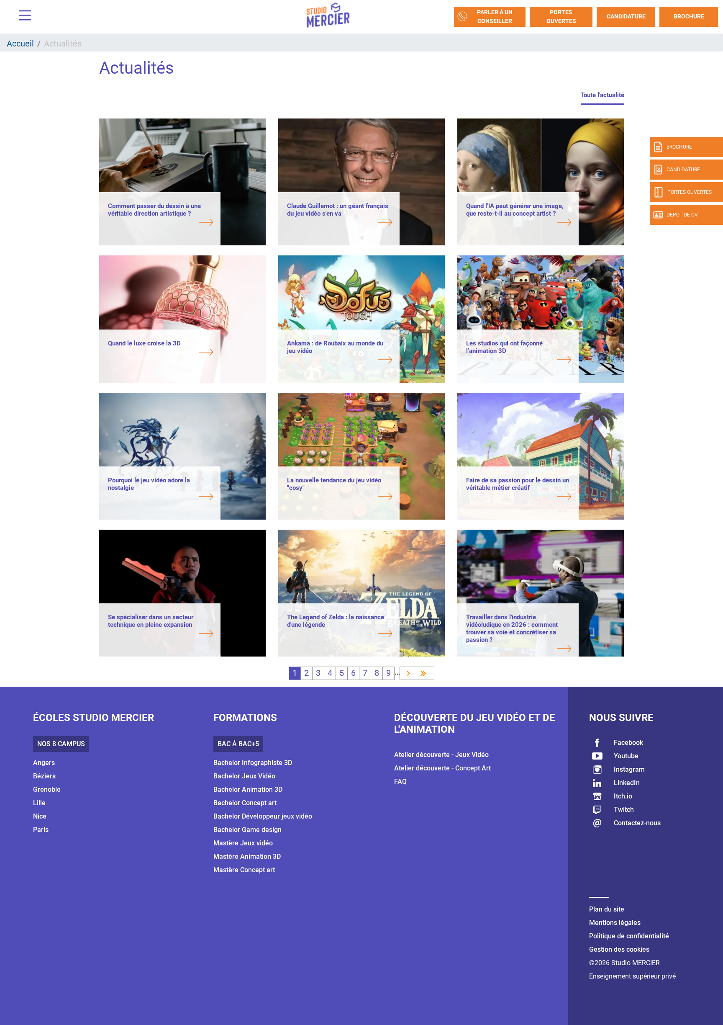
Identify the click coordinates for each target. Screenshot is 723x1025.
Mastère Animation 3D (247, 856)
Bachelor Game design (247, 830)
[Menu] (22, 16)
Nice (39, 816)
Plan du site (606, 909)
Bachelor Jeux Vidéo (244, 776)
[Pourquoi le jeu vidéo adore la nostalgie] (160, 497)
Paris (41, 830)
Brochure (689, 16)
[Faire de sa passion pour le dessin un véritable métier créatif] (518, 497)
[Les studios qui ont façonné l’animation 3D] (518, 360)
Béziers (44, 776)
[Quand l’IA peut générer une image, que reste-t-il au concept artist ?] (518, 223)
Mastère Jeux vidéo (243, 843)
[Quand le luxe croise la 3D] (160, 353)
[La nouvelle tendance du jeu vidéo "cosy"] (339, 497)
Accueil (20, 44)
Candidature (626, 16)
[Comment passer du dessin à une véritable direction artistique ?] (160, 223)
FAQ (400, 781)
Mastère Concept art (244, 870)
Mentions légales (615, 923)
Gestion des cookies (619, 949)
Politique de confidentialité (629, 936)
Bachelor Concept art (245, 803)
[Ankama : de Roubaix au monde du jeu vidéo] (339, 360)
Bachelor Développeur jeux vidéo (262, 816)
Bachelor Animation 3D (247, 789)
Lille (39, 803)
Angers (44, 763)
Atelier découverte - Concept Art (442, 768)
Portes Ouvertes (561, 16)
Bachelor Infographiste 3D (252, 763)
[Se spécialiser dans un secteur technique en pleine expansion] (160, 634)
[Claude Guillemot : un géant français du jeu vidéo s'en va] (339, 223)
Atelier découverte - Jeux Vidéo (441, 755)
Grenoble (47, 789)
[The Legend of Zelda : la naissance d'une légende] (339, 634)
